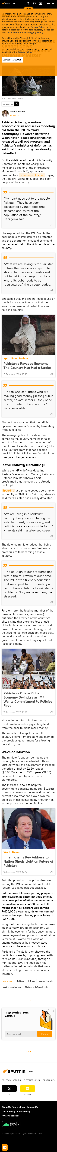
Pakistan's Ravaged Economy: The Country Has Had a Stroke (27, 365)
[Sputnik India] (9, 4)
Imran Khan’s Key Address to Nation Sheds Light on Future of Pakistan (28, 861)
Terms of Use (18, 1107)
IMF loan (31, 981)
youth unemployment (12, 987)
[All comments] (5, 1147)
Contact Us (32, 1107)
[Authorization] (28, 3)
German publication (31, 175)
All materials (15, 115)
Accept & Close (12, 59)
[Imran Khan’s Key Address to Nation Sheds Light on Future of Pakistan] (28, 828)
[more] (52, 224)
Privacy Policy (38, 27)
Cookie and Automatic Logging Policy (24, 32)
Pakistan (20, 981)
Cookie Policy (8, 1111)
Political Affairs (11, 1080)
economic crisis (46, 981)
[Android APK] (11, 1124)
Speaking (8, 490)
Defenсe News (32, 1080)
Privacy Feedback (10, 1115)
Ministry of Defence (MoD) (36, 987)
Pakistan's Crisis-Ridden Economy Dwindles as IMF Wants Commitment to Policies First (27, 699)
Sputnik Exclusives (15, 358)
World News (11, 852)
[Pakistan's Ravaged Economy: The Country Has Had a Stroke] (28, 335)
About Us (6, 1107)
